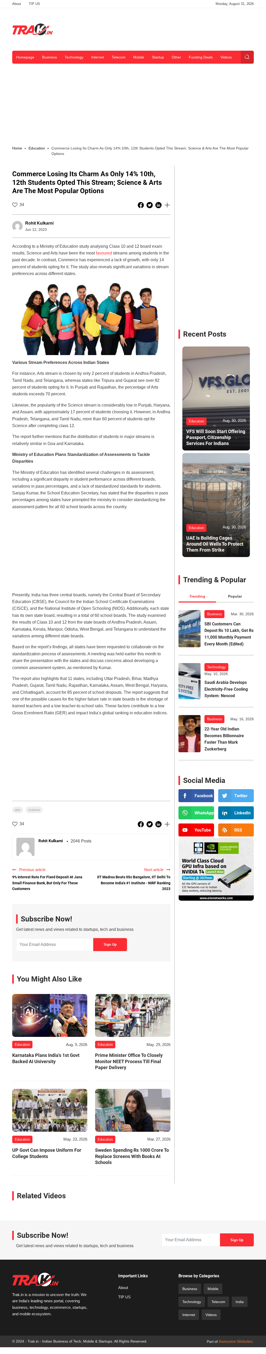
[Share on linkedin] (159, 204)
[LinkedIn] (236, 812)
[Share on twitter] (150, 204)
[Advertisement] (159, 28)
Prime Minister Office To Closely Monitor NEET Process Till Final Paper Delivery (129, 1061)
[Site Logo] (32, 29)
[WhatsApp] (196, 812)
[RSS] (236, 829)
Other (176, 57)
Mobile (138, 57)
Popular (235, 596)
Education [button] (37, 148)
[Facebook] (196, 795)
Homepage (25, 57)
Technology (74, 57)
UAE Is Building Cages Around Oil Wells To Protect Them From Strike (214, 544)
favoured (104, 253)
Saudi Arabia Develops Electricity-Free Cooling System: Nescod (226, 689)
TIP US (34, 4)
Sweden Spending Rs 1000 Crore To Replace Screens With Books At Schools (132, 1156)
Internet (97, 57)
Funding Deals (201, 57)
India (240, 1302)
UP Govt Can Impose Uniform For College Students (46, 1153)
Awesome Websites (236, 1341)
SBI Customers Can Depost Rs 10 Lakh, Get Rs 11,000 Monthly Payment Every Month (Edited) (229, 634)
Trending (197, 596)
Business (49, 57)
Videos (226, 57)
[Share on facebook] (141, 204)
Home (17, 148)
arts (18, 810)
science (34, 810)
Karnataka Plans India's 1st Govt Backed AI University (45, 1058)
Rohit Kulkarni (39, 223)
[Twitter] (236, 795)
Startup (158, 57)
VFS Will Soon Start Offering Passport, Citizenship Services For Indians (215, 437)
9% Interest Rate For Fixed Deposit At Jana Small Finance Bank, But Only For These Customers (47, 883)
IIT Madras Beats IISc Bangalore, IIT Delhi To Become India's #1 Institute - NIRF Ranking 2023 (133, 883)
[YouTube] (196, 829)
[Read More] (49, 1015)
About (16, 4)
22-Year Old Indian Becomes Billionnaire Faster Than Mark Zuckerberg (224, 739)
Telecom (118, 57)
